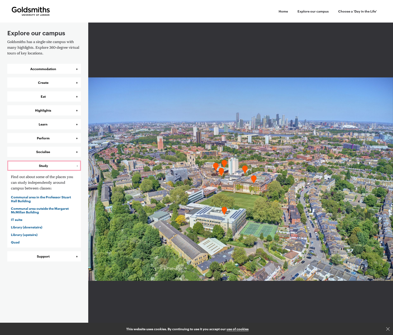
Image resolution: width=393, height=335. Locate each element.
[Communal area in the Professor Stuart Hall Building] (224, 209)
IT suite (16, 220)
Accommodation (43, 68)
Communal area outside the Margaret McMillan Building (40, 210)
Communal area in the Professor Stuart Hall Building (41, 199)
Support (43, 256)
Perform (43, 138)
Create (43, 82)
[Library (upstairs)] (224, 162)
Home (283, 11)
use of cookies (238, 329)
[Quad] (253, 178)
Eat (43, 96)
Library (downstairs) (26, 227)
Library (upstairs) (24, 235)
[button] (388, 329)
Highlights (43, 110)
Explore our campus (313, 11)
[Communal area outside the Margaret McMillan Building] (245, 168)
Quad (15, 242)
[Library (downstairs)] (221, 170)
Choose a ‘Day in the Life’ (357, 11)
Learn (43, 124)
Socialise (43, 151)
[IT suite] (216, 165)
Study (43, 165)
